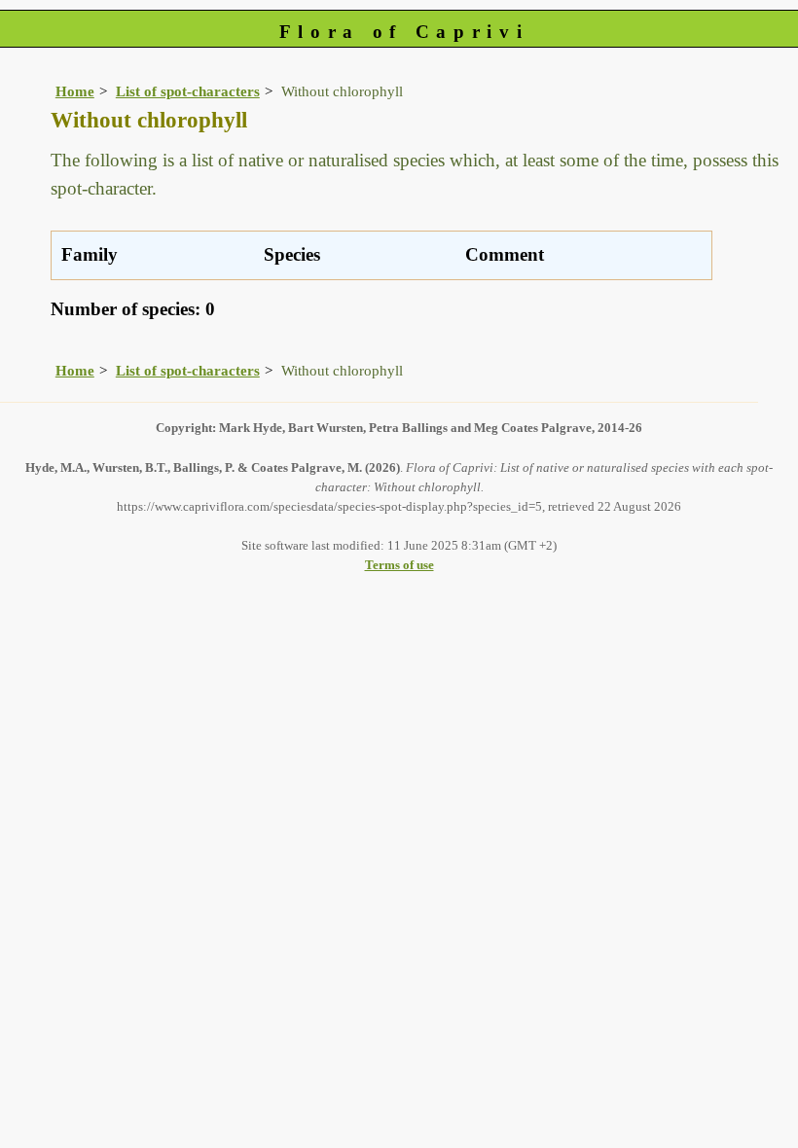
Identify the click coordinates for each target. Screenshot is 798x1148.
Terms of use (399, 564)
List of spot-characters (188, 91)
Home (74, 91)
